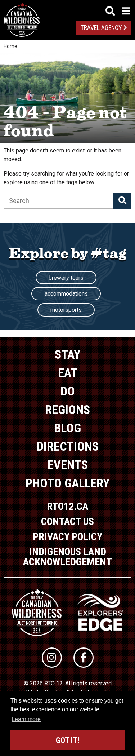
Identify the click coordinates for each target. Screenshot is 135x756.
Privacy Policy (67, 537)
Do (67, 391)
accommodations (66, 293)
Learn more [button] (26, 719)
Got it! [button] (68, 740)
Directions (68, 446)
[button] (122, 201)
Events (68, 464)
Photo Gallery (67, 483)
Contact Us (67, 521)
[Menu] (117, 11)
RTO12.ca (67, 506)
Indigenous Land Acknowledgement (67, 557)
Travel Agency (101, 27)
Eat (67, 373)
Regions (67, 409)
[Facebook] (83, 657)
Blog (67, 428)
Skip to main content (67, 10)
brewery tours (66, 277)
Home (10, 46)
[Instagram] (52, 657)
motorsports (66, 309)
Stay (67, 354)
